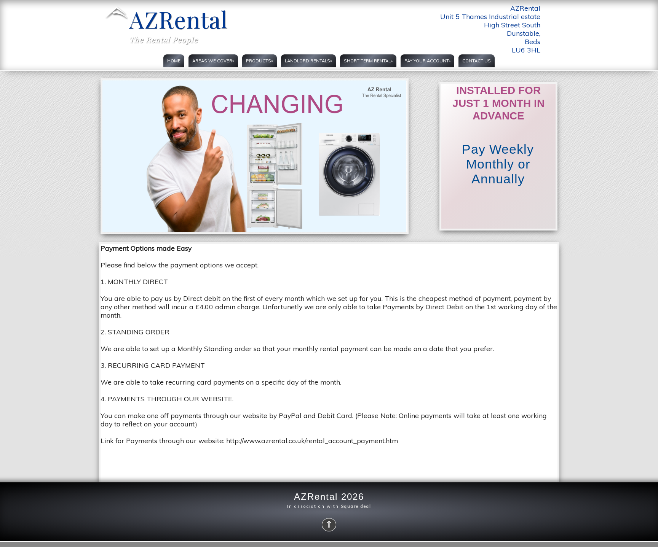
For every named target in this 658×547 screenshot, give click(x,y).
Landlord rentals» (308, 61)
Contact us (476, 61)
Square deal (356, 506)
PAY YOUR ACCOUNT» (427, 61)
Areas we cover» (213, 61)
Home (173, 61)
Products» (259, 61)
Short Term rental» (368, 61)
